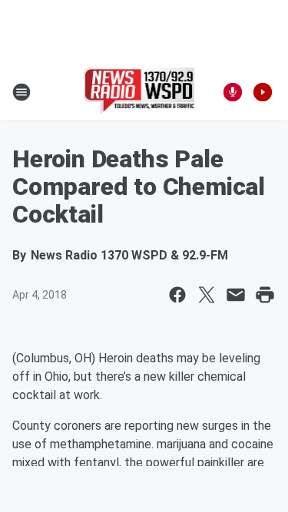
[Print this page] (265, 295)
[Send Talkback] (232, 92)
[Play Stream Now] (262, 92)
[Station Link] (139, 92)
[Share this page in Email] (236, 295)
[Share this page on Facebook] (177, 295)
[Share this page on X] (206, 295)
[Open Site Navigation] (21, 92)
